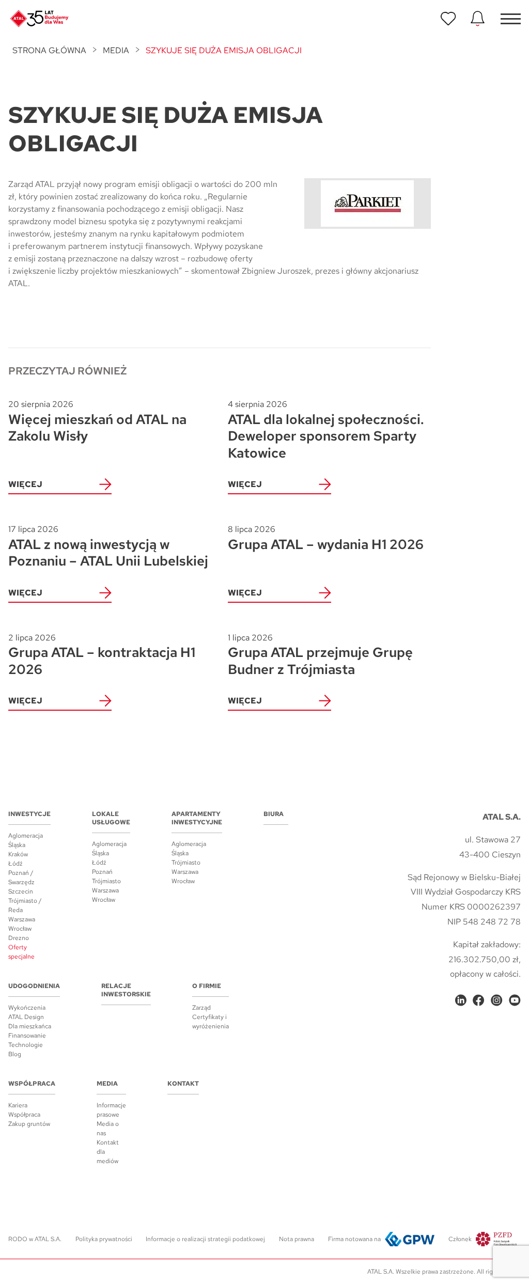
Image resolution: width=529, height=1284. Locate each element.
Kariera (17, 1105)
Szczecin (20, 891)
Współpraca (31, 1083)
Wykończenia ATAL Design (26, 1012)
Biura (273, 814)
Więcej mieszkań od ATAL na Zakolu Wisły (97, 422)
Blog (14, 1054)
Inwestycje (29, 814)
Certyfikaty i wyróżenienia (210, 1021)
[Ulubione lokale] (448, 18)
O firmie (206, 986)
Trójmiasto (106, 881)
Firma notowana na (354, 1239)
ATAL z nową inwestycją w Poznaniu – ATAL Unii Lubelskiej (108, 547)
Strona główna (49, 50)
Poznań (102, 872)
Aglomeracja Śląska (25, 840)
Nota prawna (296, 1239)
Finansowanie (27, 1035)
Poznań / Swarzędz (21, 877)
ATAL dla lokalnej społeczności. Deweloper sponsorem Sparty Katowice (326, 430)
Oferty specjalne (21, 952)
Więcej (25, 484)
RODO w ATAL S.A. (34, 1239)
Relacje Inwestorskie (126, 990)
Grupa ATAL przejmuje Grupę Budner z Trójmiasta (320, 655)
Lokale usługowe (111, 818)
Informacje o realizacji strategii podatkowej (205, 1239)
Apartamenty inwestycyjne (197, 818)
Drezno (18, 938)
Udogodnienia (34, 986)
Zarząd (201, 1008)
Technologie (25, 1045)
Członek (460, 1239)
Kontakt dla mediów (108, 1151)
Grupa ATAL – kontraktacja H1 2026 (101, 655)
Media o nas (108, 1128)
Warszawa (21, 919)
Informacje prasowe (111, 1110)
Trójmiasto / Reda (25, 905)
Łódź (15, 863)
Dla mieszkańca (29, 1026)
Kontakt (183, 1083)
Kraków (18, 854)
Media (116, 50)
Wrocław (20, 929)
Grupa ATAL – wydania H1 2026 (326, 538)
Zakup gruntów (29, 1124)
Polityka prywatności (103, 1239)
